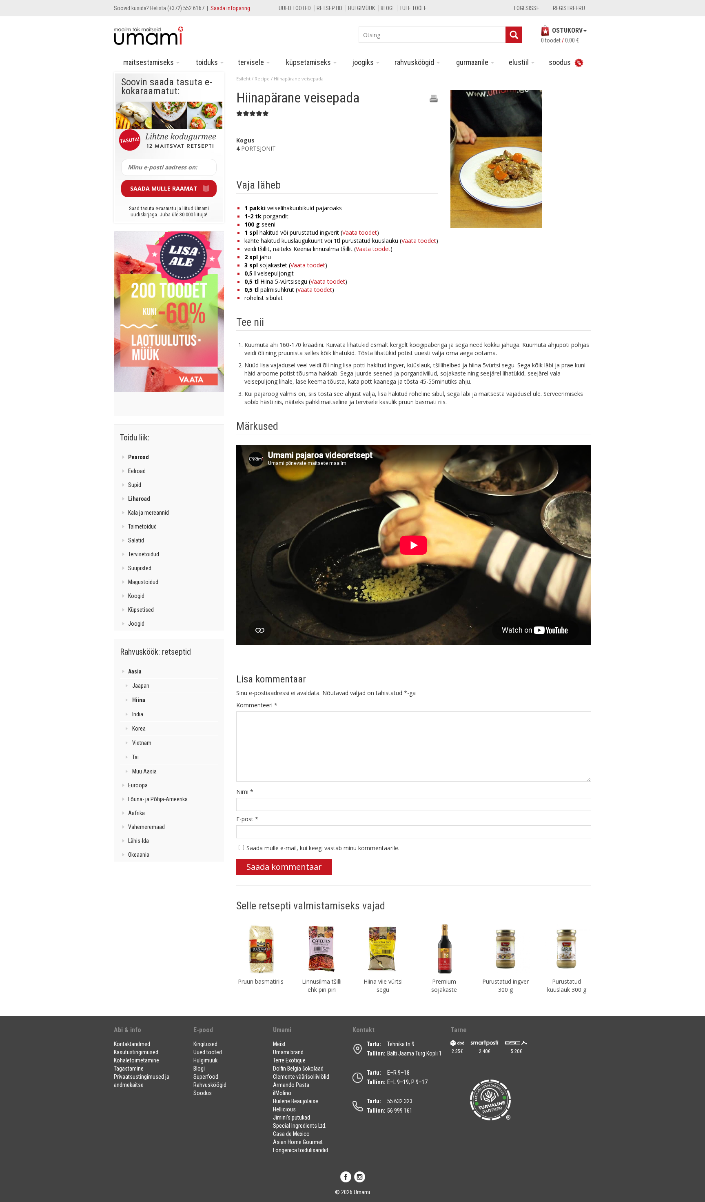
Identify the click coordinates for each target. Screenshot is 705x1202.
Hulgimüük (361, 8)
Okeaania (138, 854)
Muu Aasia (144, 771)
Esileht (243, 79)
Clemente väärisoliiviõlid (301, 1076)
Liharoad (139, 498)
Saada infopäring (230, 8)
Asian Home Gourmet (298, 1142)
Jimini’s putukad (291, 1117)
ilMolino (282, 1093)
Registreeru (569, 8)
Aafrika (136, 813)
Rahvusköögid (415, 62)
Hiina (138, 700)
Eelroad (137, 471)
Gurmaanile (473, 62)
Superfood (205, 1076)
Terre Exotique (289, 1060)
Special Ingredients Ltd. (299, 1125)
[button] (148, 1033)
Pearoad (138, 457)
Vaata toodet (359, 232)
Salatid (136, 540)
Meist (279, 1044)
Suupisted (139, 568)
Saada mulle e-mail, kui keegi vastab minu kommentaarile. (322, 848)
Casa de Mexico (291, 1134)
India (137, 714)
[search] (513, 35)
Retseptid (329, 8)
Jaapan (140, 685)
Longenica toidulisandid (300, 1150)
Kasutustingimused (136, 1052)
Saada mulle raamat (163, 188)
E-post (247, 819)
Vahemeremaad (146, 827)
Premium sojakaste (444, 985)
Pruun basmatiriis (261, 981)
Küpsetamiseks (309, 62)
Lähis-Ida (138, 841)
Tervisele (252, 62)
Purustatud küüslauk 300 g (566, 985)
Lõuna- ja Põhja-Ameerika (158, 799)
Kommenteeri (256, 705)
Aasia (135, 671)
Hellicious (284, 1109)
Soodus (202, 1093)
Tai (135, 757)
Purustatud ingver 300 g (505, 985)
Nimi (244, 791)
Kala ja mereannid (148, 512)
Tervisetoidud (143, 554)
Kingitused (205, 1044)
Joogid (136, 623)
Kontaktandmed (132, 1044)
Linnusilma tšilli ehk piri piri (321, 985)
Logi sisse (526, 8)
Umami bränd (288, 1052)
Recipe (262, 79)
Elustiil (519, 62)
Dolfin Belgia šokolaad (298, 1068)
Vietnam (141, 743)
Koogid (136, 596)
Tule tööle (413, 8)
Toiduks (207, 62)
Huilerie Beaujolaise (295, 1101)
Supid (134, 485)
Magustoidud (143, 582)
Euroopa (138, 785)
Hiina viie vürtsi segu (383, 985)
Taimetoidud (142, 526)
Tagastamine (129, 1068)
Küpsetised (141, 610)
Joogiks (363, 62)
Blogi (387, 8)
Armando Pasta (291, 1085)
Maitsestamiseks (149, 62)
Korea (139, 728)
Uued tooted (295, 8)
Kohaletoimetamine (136, 1060)
